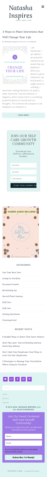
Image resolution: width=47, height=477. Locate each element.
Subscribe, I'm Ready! (23, 457)
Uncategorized (9, 320)
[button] (43, 6)
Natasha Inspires (21, 12)
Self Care (6, 302)
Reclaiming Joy (9, 290)
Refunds (5, 402)
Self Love (6, 308)
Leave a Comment (28, 42)
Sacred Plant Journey (12, 296)
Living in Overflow (11, 278)
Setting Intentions (11, 314)
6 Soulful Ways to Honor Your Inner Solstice (23, 336)
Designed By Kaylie (32, 471)
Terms (4, 394)
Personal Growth (10, 284)
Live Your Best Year (11, 272)
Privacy (5, 398)
